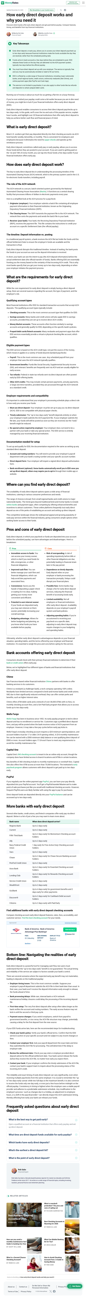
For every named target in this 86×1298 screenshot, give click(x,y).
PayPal (46, 781)
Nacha (43, 191)
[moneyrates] (9, 3)
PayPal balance (56, 794)
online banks (12, 505)
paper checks (50, 140)
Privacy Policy (26, 1292)
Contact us (23, 1287)
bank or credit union (15, 663)
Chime (48, 681)
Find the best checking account (35, 918)
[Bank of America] (16, 931)
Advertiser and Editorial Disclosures (73, 2)
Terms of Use (13, 1292)
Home (9, 1277)
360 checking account (27, 754)
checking (16, 1277)
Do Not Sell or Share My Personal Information (41, 1287)
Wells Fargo (11, 719)
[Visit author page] (14, 1171)
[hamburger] (83, 2)
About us (11, 1287)
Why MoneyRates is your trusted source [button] (42, 10)
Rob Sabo (21, 33)
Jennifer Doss (48, 33)
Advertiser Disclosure (71, 923)
